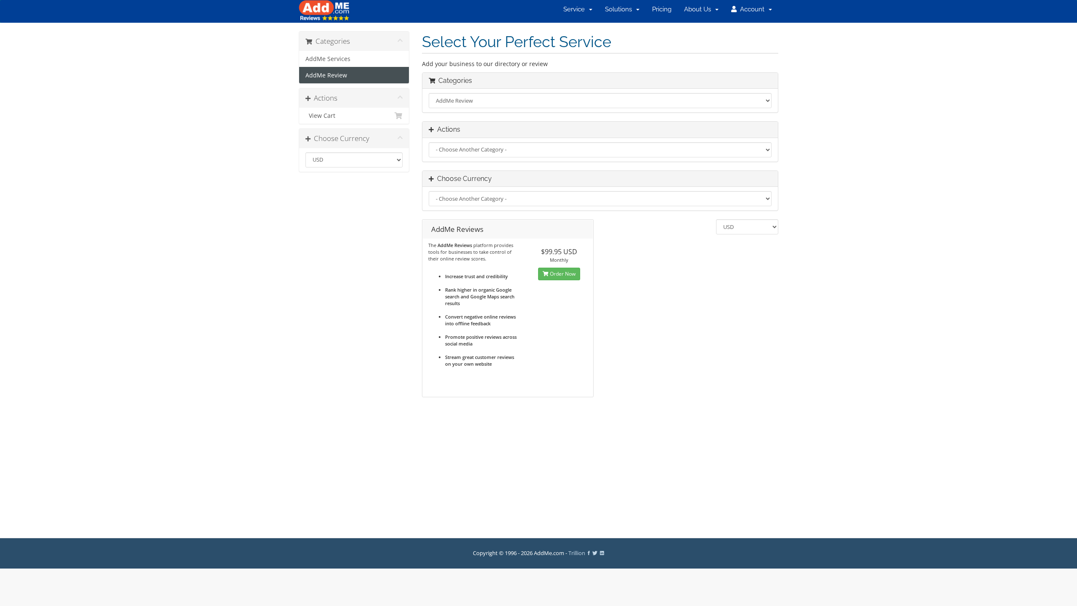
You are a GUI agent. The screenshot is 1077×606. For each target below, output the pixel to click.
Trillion (576, 553)
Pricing (661, 9)
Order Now (562, 273)
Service (575, 9)
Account (752, 9)
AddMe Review (326, 75)
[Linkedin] (602, 553)
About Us (699, 9)
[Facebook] (589, 553)
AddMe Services (327, 59)
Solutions (620, 9)
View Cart (320, 116)
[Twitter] (594, 553)
